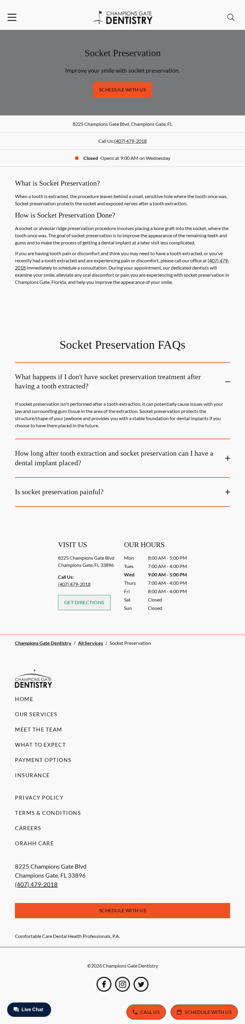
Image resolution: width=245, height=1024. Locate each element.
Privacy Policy (39, 797)
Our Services (36, 714)
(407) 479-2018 (130, 141)
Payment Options (43, 760)
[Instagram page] (122, 984)
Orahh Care (34, 843)
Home (24, 699)
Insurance (32, 775)
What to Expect (40, 744)
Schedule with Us (122, 89)
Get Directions (84, 602)
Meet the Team (38, 729)
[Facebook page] (104, 984)
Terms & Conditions (48, 812)
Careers (28, 828)
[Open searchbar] (231, 17)
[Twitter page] (141, 984)
